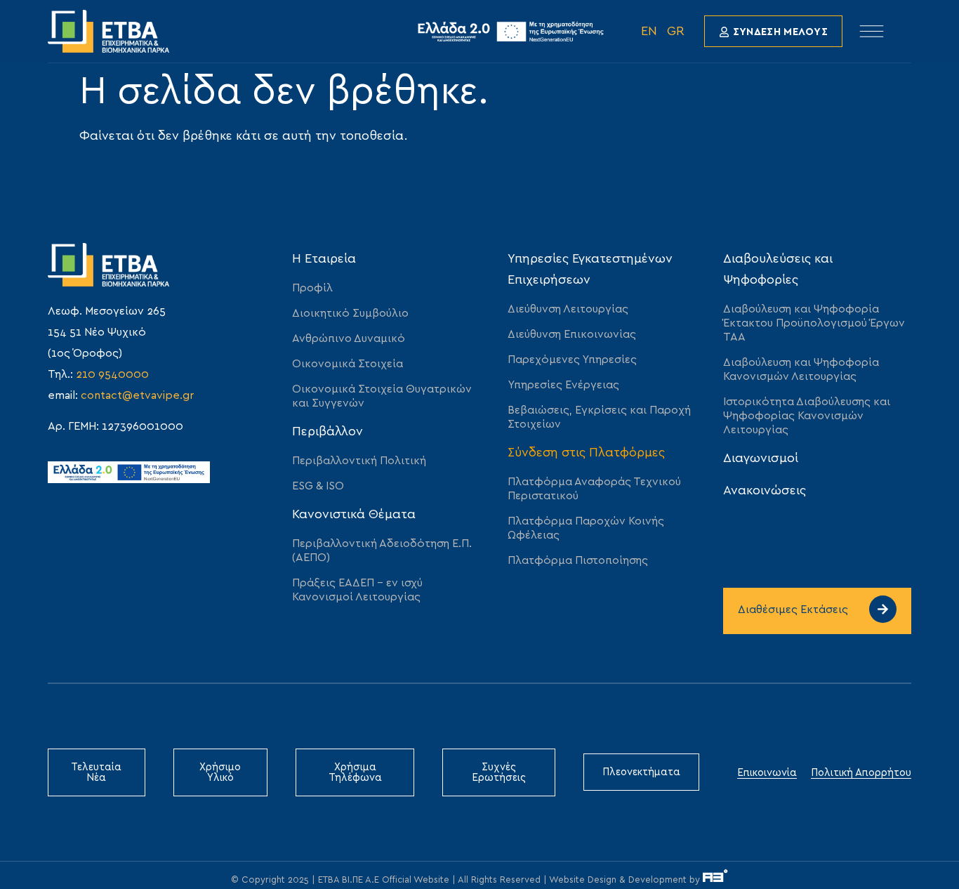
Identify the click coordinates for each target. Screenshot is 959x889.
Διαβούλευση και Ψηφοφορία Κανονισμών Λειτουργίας (801, 369)
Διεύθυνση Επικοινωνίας (572, 334)
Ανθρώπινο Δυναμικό (348, 338)
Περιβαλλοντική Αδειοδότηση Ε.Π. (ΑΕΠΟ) (382, 550)
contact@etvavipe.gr (137, 395)
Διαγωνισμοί (760, 458)
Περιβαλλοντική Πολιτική (359, 460)
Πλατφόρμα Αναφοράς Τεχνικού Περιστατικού (594, 488)
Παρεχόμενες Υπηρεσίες (572, 359)
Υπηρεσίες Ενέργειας (563, 384)
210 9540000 (112, 374)
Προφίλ (312, 288)
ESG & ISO (318, 486)
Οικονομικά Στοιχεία (347, 363)
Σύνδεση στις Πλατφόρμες (586, 453)
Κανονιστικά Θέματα (354, 514)
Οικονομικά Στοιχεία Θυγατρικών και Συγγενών (382, 396)
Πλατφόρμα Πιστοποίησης (578, 560)
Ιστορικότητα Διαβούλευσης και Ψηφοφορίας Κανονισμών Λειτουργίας (806, 415)
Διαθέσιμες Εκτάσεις (793, 609)
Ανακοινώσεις (764, 491)
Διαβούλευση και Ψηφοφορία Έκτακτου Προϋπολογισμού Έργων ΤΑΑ (814, 323)
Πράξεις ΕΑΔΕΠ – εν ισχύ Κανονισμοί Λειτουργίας (357, 589)
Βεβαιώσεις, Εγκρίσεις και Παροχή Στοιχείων (599, 417)
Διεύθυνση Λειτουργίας (568, 309)
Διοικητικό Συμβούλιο (350, 313)
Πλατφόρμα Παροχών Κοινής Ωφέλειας (586, 528)
